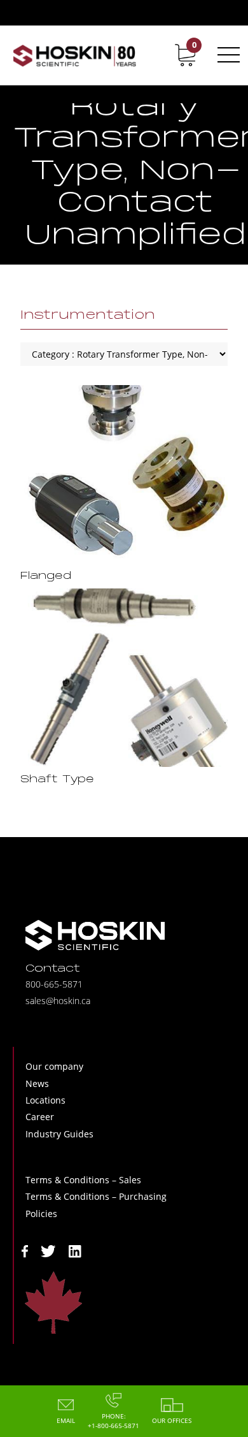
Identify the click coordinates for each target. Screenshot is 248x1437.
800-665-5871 (54, 984)
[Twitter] (48, 1250)
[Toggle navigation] (226, 54)
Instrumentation (87, 315)
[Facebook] (25, 1250)
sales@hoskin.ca (57, 1001)
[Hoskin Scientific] (74, 55)
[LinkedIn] (75, 1250)
